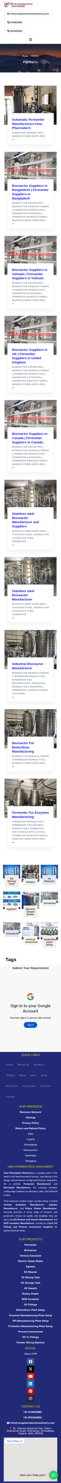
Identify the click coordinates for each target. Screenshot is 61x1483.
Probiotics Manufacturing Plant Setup (30, 1326)
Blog (22, 1075)
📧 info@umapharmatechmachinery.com (30, 1423)
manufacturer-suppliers (28, 136)
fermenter (50, 903)
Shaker (30, 882)
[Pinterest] (30, 1391)
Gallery (10, 1075)
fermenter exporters (26, 213)
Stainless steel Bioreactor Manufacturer (23, 595)
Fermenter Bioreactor (27, 133)
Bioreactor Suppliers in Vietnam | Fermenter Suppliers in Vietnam (29, 274)
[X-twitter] (30, 1369)
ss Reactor (49, 880)
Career (10, 1096)
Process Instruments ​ (30, 1331)
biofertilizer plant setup (51, 942)
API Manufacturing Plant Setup (30, 1320)
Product (39, 1064)
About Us (23, 1064)
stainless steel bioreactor (30, 534)
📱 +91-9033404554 (30, 1417)
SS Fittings (30, 1304)
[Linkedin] (30, 1383)
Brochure (11, 1085)
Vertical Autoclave (30, 1255)
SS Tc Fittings (30, 1337)
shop (44, 1075)
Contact (45, 1085)
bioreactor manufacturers (30, 206)
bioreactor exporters (27, 203)
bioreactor (12, 933)
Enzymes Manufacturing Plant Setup (30, 1315)
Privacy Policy (30, 1123)
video (33, 1075)
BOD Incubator (30, 1299)
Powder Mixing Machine (31, 1342)
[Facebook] (30, 1361)
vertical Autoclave (31, 941)
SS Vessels (30, 1288)
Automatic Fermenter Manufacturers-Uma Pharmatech (28, 124)
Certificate (29, 1085)
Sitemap (30, 1117)
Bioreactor (30, 1250)
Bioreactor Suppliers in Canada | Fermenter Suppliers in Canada (29, 438)
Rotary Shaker (30, 1293)
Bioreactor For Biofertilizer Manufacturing (23, 747)
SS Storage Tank (30, 1282)
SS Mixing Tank (11, 881)
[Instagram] (30, 1398)
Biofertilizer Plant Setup (30, 1310)
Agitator (12, 909)
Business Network (30, 1112)
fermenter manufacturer (29, 217)
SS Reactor (30, 1272)
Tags (10, 959)
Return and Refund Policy (30, 1128)
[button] (30, 39)
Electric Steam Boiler (30, 912)
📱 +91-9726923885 (30, 1412)
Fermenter (30, 1244)
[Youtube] (30, 1376)
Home (25, 56)
